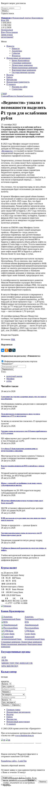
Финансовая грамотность (17, 82)
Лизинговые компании (22, 65)
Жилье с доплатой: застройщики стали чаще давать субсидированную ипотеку (21, 484)
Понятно (42, 782)
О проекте (11, 84)
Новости (10, 46)
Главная (4, 96)
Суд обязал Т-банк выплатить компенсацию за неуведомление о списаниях (19, 450)
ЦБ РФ (4, 660)
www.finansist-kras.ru (24, 735)
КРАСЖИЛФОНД (9, 666)
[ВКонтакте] (2, 350)
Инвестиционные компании (24, 67)
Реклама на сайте (19, 87)
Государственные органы (23, 72)
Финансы (16, 56)
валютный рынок (14, 376)
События (16, 53)
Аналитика (17, 51)
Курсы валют (9, 567)
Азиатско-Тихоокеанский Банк (34, 618)
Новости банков (15, 96)
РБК (13, 339)
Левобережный (32, 625)
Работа (9, 77)
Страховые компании (21, 63)
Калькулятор (9, 671)
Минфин (10, 379)
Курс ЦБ (5, 20)
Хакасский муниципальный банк (35, 638)
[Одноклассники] (6, 350)
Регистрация (12, 32)
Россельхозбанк (32, 628)
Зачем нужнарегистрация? (7, 35)
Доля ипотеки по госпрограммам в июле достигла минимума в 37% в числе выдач (20, 415)
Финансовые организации (18, 58)
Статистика (17, 89)
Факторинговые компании (24, 70)
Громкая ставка (13, 710)
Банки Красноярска (20, 60)
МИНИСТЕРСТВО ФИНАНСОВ (17, 663)
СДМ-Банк (29, 631)
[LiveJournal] (13, 350)
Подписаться (7, 30)
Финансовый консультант (18, 721)
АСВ (3, 657)
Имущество (11, 79)
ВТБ (27, 622)
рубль (9, 381)
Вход (3, 32)
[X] (10, 350)
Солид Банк (30, 634)
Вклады (9, 75)
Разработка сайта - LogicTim (14, 761)
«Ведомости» (7, 151)
